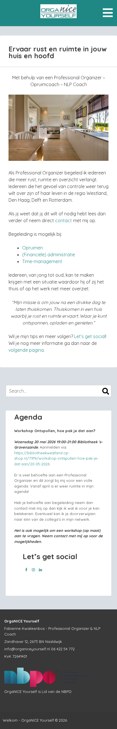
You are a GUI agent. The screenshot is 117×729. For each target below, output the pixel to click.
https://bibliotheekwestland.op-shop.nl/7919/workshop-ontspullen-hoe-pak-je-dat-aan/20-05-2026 (56, 458)
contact (63, 220)
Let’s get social (89, 336)
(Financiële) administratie (48, 254)
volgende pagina (26, 350)
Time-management (42, 261)
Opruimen (32, 248)
